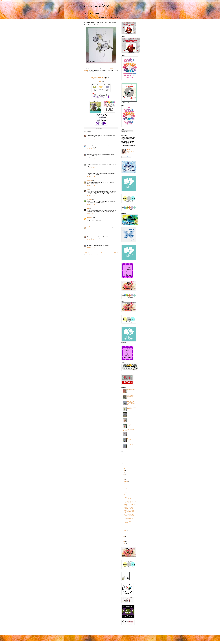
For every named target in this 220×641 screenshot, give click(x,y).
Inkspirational (99, 80)
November (126, 483)
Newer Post (87, 252)
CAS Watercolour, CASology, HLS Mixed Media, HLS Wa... (129, 511)
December (126, 481)
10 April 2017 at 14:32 (91, 148)
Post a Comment (89, 250)
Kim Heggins (89, 199)
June (125, 492)
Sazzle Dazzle (89, 163)
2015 (124, 538)
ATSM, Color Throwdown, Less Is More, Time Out (130, 502)
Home (86, 17)
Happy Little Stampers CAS (99, 78)
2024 (124, 468)
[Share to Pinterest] (101, 128)
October (125, 485)
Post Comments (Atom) (93, 254)
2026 (124, 465)
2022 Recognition (102, 17)
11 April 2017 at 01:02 (91, 176)
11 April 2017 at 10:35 (91, 213)
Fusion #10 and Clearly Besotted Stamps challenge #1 (131, 439)
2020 (124, 474)
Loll (87, 235)
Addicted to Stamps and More (97, 77)
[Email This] (97, 128)
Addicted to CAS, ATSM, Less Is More (129, 505)
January (125, 534)
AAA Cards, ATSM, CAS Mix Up (129, 524)
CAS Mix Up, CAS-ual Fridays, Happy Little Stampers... (129, 517)
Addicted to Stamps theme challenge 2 (130, 396)
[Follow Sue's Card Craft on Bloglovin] (126, 157)
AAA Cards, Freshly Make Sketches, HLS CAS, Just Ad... (129, 498)
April (125, 496)
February (125, 532)
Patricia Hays (89, 180)
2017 (124, 479)
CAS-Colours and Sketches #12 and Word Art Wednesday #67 (131, 403)
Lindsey (88, 226)
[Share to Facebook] (100, 128)
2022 (124, 470)
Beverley (88, 152)
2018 (124, 477)
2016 (124, 536)
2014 (124, 539)
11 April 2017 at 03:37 (91, 204)
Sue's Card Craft (96, 6)
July (125, 490)
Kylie (88, 189)
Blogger (120, 632)
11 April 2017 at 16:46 (91, 222)
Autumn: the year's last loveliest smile (131, 408)
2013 (124, 541)
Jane (88, 133)
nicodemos (112, 632)
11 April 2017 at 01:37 (91, 185)
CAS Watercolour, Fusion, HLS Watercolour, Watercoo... (129, 508)
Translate (130, 132)
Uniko (99, 81)
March (125, 530)
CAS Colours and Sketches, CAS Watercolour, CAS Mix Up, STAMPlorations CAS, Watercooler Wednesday (129, 427)
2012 (124, 543)
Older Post (116, 252)
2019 (124, 476)
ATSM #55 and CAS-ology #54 (131, 445)
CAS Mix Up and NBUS (130, 419)
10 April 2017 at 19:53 (91, 158)
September (126, 486)
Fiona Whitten (89, 217)
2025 (124, 466)
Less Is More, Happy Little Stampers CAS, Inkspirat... (129, 515)
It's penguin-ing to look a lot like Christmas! (131, 433)
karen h (88, 144)
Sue (129, 149)
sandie (88, 208)
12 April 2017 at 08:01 (91, 230)
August (125, 488)
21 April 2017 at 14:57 (91, 247)
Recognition (93, 17)
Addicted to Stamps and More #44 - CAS (131, 413)
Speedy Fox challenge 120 (131, 390)
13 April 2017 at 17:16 (91, 239)
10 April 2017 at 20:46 (91, 167)
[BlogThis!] (98, 128)
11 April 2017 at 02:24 (91, 195)
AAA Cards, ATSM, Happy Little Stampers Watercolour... (129, 527)
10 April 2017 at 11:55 (91, 139)
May (125, 494)
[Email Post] (95, 127)
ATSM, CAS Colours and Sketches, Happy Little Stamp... (128, 521)
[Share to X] (99, 128)
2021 (124, 472)
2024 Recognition (113, 17)
